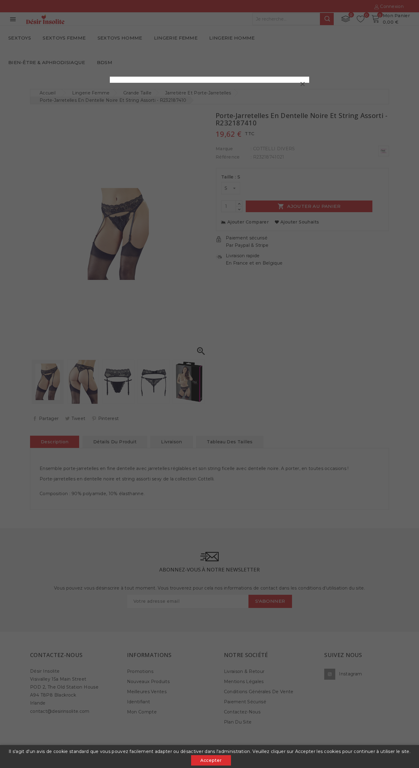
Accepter (210, 760)
